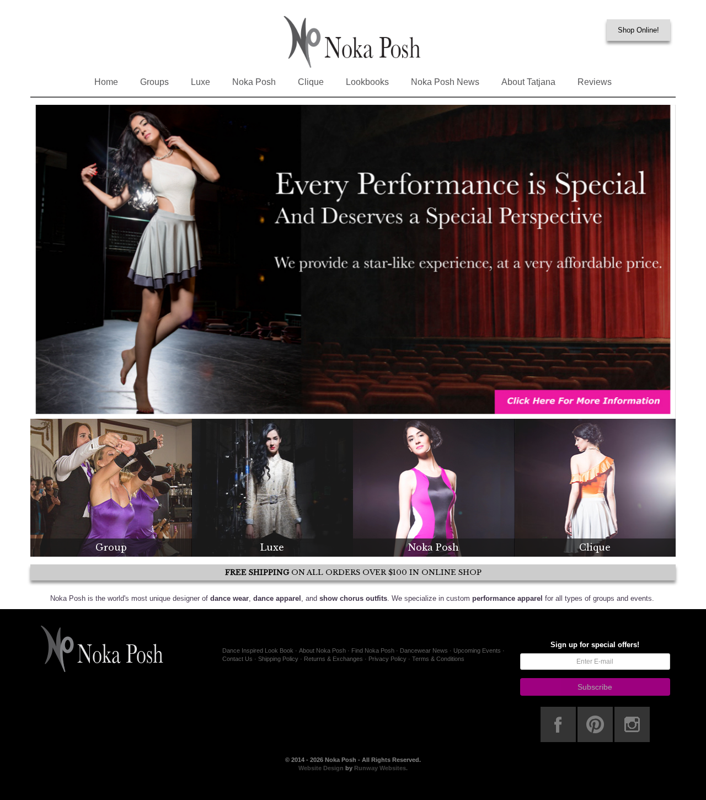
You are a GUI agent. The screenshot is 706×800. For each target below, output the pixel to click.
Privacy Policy (387, 658)
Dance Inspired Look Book (257, 650)
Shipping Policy (278, 658)
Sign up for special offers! (594, 645)
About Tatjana (528, 82)
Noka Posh (254, 82)
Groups (154, 82)
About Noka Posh (322, 650)
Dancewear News (424, 650)
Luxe (200, 82)
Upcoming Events (477, 650)
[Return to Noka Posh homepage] (353, 41)
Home (106, 82)
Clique (311, 82)
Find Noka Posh (372, 650)
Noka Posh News (445, 82)
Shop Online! (638, 30)
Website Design (321, 768)
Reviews (594, 82)
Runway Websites (380, 768)
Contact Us (237, 658)
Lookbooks (367, 82)
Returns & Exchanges (333, 658)
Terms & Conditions (438, 658)
